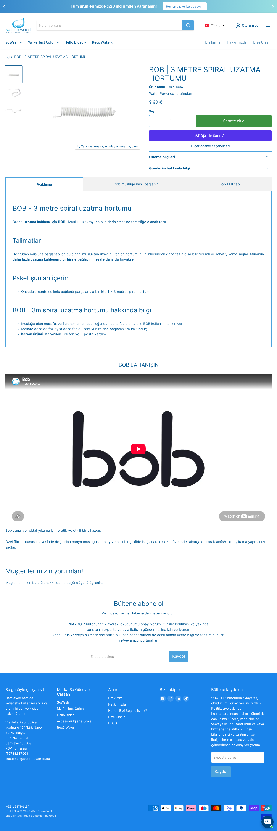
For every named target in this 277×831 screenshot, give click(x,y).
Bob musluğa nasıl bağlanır (136, 184)
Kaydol (178, 656)
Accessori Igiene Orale (74, 721)
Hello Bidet (74, 42)
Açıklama (44, 184)
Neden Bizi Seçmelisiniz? (127, 711)
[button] (215, 25)
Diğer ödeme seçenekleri (210, 146)
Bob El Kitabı (230, 184)
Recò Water (101, 42)
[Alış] (188, 25)
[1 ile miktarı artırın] (186, 121)
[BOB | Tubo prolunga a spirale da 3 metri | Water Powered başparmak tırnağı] (13, 74)
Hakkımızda (237, 42)
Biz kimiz (212, 42)
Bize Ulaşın (262, 42)
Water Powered (161, 93)
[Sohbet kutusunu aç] (267, 822)
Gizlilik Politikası (177, 624)
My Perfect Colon (41, 42)
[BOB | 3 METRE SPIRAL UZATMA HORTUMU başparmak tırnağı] (13, 92)
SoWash (12, 42)
